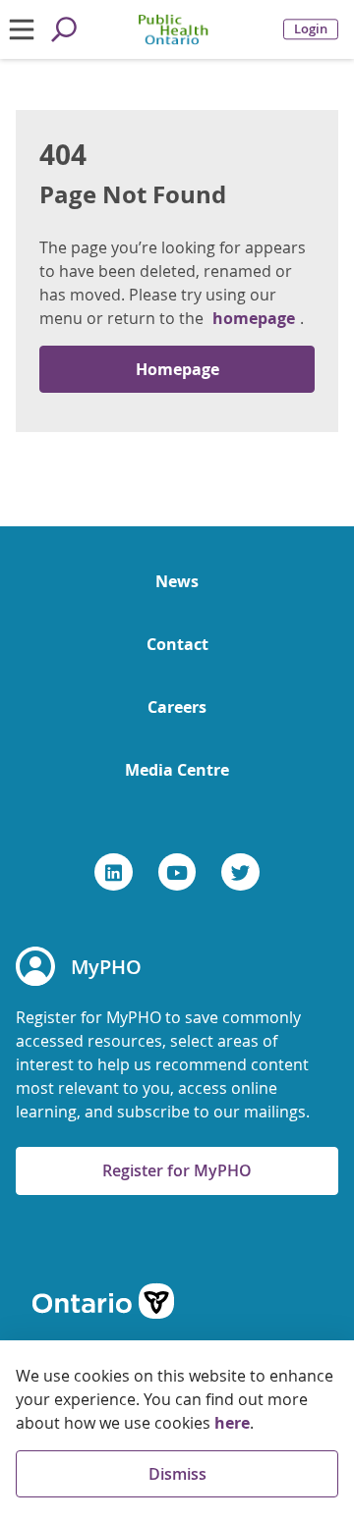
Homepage (177, 369)
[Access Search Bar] (63, 29)
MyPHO (106, 966)
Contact (177, 644)
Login (310, 29)
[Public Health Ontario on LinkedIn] (113, 872)
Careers (177, 707)
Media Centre (177, 770)
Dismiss (177, 1474)
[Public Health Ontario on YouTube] (177, 872)
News (177, 581)
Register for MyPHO (177, 1170)
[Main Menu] (21, 29)
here (232, 1423)
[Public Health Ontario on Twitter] (240, 872)
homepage (253, 318)
